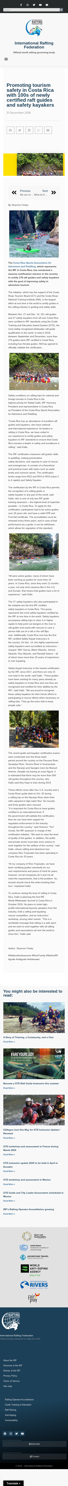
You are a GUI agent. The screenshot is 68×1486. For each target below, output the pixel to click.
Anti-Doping (10, 1415)
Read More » (9, 1042)
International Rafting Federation (34, 45)
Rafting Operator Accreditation (19, 1399)
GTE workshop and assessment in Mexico (27, 1179)
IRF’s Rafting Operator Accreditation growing (28, 1209)
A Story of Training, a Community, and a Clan (28, 1037)
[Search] (61, 9)
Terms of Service (11, 1381)
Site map (7, 1386)
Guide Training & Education (18, 1404)
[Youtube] (40, 5)
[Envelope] (47, 5)
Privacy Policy (10, 1376)
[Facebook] (4, 1433)
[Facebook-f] (21, 5)
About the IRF (10, 1360)
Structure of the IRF (12, 1365)
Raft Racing (10, 1410)
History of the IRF (11, 1370)
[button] (6, 59)
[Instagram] (27, 5)
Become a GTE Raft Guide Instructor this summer (31, 1083)
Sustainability (11, 1420)
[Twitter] (34, 5)
